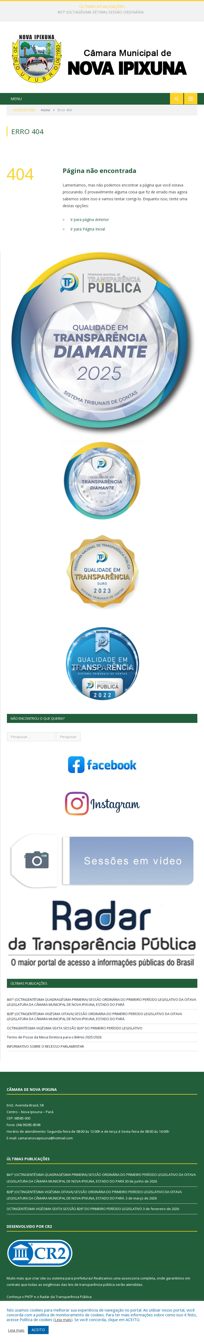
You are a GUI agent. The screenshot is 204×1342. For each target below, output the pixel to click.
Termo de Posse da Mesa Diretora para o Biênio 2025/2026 (54, 1037)
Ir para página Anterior (89, 219)
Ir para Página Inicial (87, 229)
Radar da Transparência (59, 1296)
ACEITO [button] (38, 1329)
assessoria (130, 1278)
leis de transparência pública (91, 1284)
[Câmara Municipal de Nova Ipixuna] (102, 58)
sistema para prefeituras (72, 1278)
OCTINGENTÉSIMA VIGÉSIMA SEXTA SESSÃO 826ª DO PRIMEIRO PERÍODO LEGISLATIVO (74, 1028)
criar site (39, 1278)
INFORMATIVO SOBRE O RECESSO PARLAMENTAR (45, 1046)
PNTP (29, 1296)
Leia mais (63, 1319)
